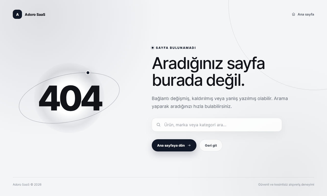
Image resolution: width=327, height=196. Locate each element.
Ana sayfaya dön (171, 145)
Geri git (211, 145)
